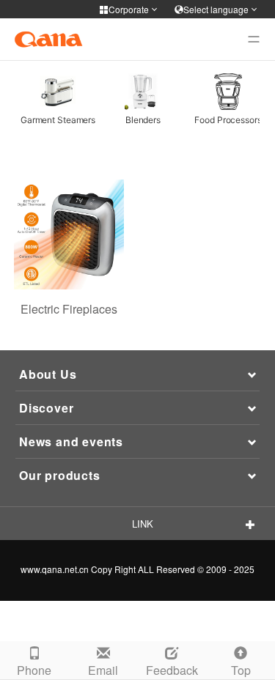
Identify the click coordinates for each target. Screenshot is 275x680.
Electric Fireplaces (69, 308)
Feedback (172, 670)
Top (241, 670)
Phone (34, 670)
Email (103, 670)
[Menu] (253, 39)
